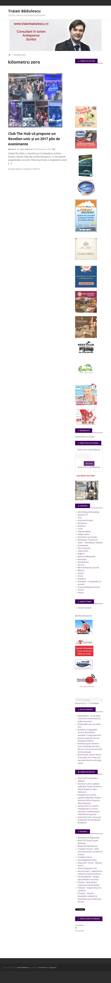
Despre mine (83, 534)
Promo (81, 573)
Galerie (13, 149)
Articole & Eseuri (85, 520)
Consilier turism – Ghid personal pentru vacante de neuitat (90, 852)
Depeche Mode (84, 531)
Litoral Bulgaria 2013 (87, 868)
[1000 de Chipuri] (86, 499)
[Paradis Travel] (86, 404)
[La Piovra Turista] (84, 655)
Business (82, 526)
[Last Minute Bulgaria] (85, 477)
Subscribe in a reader (85, 437)
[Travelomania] (87, 688)
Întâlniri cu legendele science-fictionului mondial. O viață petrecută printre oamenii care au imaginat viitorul (89, 735)
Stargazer (53, 967)
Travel (81, 590)
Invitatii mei (83, 562)
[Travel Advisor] (83, 669)
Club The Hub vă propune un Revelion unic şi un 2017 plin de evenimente (34, 138)
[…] (10, 163)
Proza (80, 576)
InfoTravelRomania (86, 556)
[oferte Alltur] (86, 424)
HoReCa (81, 554)
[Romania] (86, 379)
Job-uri (81, 565)
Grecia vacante (84, 608)
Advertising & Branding (88, 512)
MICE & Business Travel (88, 567)
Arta (80, 517)
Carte (80, 529)
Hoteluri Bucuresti (83, 616)
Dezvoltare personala (87, 537)
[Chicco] (86, 148)
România (82, 579)
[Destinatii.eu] (86, 195)
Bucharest (82, 523)
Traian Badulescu (79, 925)
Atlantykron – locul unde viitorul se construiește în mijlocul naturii (89, 718)
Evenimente (83, 545)
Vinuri (81, 593)
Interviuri (82, 559)
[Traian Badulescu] (76, 928)
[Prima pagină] (9, 55)
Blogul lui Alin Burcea (88, 846)
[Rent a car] (86, 354)
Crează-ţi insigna (79, 930)
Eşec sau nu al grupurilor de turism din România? (89, 820)
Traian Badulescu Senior (89, 587)
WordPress (43, 967)
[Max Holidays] (83, 634)
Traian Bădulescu (24, 10)
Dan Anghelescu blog (87, 860)
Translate (94, 703)
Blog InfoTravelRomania (89, 838)
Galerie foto (83, 551)
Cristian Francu (85, 857)
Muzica (81, 570)
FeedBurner (95, 467)
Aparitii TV (83, 515)
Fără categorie (84, 548)
